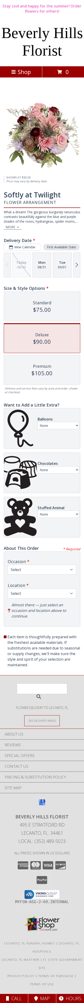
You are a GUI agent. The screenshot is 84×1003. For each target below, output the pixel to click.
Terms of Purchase (56, 976)
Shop (24, 72)
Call (15, 998)
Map (44, 998)
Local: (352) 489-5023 (42, 841)
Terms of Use (42, 984)
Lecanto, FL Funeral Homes (29, 943)
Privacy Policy (20, 976)
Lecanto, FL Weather (20, 959)
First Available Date (61, 247)
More (10, 227)
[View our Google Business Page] (42, 804)
